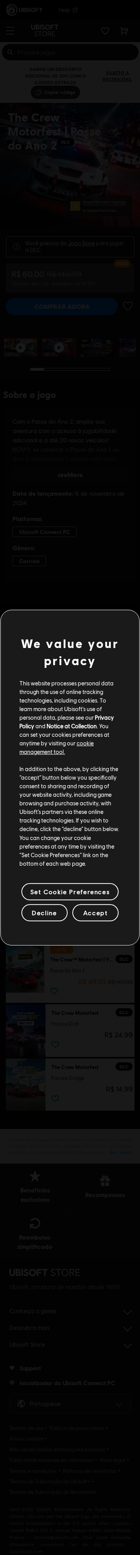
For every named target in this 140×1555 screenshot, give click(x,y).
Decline (44, 912)
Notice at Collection (72, 725)
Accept (95, 912)
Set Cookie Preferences (70, 891)
